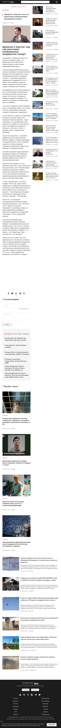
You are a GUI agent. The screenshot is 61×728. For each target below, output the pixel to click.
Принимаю (52, 724)
